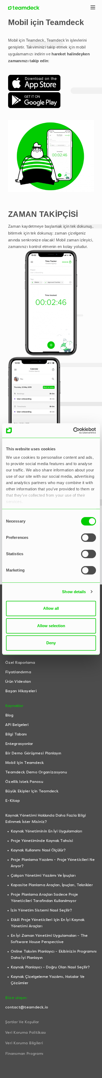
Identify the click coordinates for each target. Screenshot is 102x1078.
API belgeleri (17, 725)
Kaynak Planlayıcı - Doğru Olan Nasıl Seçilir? (50, 967)
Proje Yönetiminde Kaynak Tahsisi (42, 840)
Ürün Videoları (18, 681)
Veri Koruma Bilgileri (24, 1043)
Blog (9, 715)
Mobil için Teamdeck (24, 762)
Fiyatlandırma (18, 672)
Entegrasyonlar (19, 744)
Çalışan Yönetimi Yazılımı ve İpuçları (43, 875)
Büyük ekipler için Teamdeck (31, 791)
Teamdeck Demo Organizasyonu (36, 772)
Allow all (51, 608)
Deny (51, 643)
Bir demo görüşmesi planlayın (33, 753)
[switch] (88, 537)
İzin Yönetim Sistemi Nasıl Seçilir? (41, 910)
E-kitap (12, 800)
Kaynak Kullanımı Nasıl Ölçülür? (38, 850)
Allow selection (51, 625)
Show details (74, 591)
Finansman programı (24, 1053)
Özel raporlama (20, 662)
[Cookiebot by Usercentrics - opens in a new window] (73, 430)
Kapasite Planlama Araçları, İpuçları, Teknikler (52, 885)
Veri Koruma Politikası (25, 1032)
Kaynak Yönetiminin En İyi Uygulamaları (46, 831)
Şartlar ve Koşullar (22, 1022)
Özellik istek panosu (24, 781)
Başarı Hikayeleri (21, 691)
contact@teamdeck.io (26, 1007)
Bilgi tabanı (16, 734)
